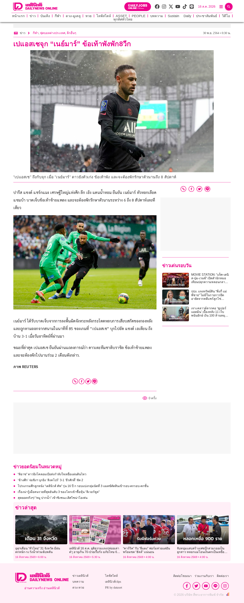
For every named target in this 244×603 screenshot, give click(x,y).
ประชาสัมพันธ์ (206, 16)
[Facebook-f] (187, 586)
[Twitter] (88, 381)
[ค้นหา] (229, 6)
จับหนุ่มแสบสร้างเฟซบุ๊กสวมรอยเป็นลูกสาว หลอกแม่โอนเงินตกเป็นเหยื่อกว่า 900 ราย (200, 552)
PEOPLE (138, 16)
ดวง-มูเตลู (73, 16)
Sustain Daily (179, 16)
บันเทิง (45, 16)
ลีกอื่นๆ (71, 33)
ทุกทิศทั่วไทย (122, 19)
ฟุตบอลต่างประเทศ (52, 33)
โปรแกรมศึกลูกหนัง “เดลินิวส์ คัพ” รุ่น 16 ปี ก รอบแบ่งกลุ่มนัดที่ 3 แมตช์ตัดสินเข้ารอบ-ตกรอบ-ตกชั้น (83, 486)
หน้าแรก (18, 16)
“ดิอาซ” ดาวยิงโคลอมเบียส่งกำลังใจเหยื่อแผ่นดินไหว (52, 474)
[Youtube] (206, 586)
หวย (88, 16)
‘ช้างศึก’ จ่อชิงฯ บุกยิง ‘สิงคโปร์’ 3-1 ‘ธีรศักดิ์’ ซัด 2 (50, 480)
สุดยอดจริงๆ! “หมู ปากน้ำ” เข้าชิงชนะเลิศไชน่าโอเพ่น (52, 497)
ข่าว (33, 16)
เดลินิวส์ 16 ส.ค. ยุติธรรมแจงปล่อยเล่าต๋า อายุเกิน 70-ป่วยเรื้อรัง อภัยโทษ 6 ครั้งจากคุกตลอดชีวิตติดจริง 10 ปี (94, 552)
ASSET (121, 16)
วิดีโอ (226, 16)
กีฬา (58, 16)
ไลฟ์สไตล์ (103, 16)
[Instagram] (225, 586)
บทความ (156, 16)
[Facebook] (81, 381)
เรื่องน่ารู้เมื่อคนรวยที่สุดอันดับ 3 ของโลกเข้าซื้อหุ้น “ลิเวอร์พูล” (59, 492)
